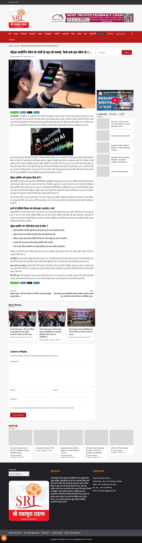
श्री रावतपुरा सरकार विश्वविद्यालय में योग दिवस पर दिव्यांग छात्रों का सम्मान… (81, 332)
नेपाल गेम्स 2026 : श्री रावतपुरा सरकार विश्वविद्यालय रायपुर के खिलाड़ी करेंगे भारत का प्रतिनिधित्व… (51, 333)
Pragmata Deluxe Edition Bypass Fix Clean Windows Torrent (120, 147)
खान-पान (110, 34)
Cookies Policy (56, 533)
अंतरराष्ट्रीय (47, 34)
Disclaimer (45, 533)
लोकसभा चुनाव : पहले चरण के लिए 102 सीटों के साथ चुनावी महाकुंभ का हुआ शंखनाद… (30, 293)
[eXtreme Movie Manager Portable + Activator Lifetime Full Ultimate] (96, 437)
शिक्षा (73, 34)
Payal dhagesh (16, 57)
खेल (85, 34)
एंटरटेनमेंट (65, 34)
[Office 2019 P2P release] (121, 437)
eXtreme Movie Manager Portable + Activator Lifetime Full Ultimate (120, 159)
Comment (14, 361)
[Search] (132, 34)
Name (13, 390)
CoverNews (77, 539)
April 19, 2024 (27, 57)
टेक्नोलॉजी (97, 34)
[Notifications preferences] (4, 538)
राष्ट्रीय (40, 34)
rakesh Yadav (15, 337)
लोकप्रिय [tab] (113, 114)
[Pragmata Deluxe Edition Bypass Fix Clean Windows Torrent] (71, 437)
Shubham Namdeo (16, 455)
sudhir (38, 451)
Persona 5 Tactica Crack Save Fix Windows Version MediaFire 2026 (120, 124)
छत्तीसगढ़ (24, 34)
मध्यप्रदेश (32, 34)
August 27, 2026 (16, 457)
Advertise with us (15, 533)
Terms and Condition (72, 533)
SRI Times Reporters (31, 533)
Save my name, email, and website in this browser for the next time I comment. (43, 408)
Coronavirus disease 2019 (120, 136)
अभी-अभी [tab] (102, 114)
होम (10, 34)
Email (55, 390)
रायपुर (16, 34)
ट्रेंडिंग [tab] (122, 114)
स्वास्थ (79, 34)
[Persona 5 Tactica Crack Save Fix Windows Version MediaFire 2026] (20, 437)
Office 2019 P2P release (119, 171)
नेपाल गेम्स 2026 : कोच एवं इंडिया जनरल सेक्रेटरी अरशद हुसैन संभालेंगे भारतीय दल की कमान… (22, 332)
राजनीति (56, 34)
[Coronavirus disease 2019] (46, 437)
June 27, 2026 (25, 337)
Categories (12, 470)
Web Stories (120, 34)
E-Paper (12, 39)
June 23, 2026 (84, 337)
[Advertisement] (115, 73)
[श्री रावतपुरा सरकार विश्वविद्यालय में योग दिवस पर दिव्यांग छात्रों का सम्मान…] (81, 317)
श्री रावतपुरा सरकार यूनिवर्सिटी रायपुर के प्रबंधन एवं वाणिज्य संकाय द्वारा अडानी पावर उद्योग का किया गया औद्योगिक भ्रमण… (74, 293)
